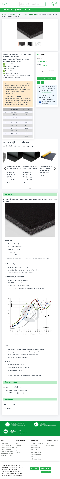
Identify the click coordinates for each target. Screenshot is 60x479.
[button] (31, 44)
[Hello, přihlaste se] (56, 3)
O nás (17, 443)
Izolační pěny (33, 14)
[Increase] (46, 71)
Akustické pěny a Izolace (19, 14)
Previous (5, 168)
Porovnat (42, 82)
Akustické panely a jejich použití (15, 393)
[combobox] (32, 4)
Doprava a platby (36, 452)
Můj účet (48, 443)
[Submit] (43, 4)
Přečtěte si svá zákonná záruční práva (48, 102)
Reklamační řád (35, 447)
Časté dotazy (50, 448)
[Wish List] (51, 3)
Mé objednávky (50, 445)
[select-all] (29, 146)
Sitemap (18, 445)
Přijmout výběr (45, 468)
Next (54, 168)
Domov (4, 14)
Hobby (9, 14)
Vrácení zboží (35, 450)
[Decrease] (38, 71)
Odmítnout (34, 468)
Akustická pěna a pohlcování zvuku (16, 390)
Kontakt (18, 452)
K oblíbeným (38, 82)
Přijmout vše (45, 472)
